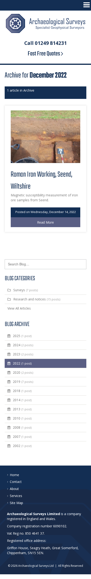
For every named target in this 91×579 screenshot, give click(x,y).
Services (16, 496)
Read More (45, 222)
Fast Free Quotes (44, 53)
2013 (22, 409)
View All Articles (19, 308)
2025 (22, 336)
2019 (23, 381)
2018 (22, 391)
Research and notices (36, 299)
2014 (22, 400)
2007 (22, 436)
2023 (23, 354)
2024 (23, 345)
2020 (23, 372)
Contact (16, 481)
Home (14, 475)
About (14, 488)
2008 (22, 427)
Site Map (16, 503)
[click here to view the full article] (45, 161)
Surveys (25, 290)
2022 (22, 363)
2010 (22, 418)
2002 (22, 445)
